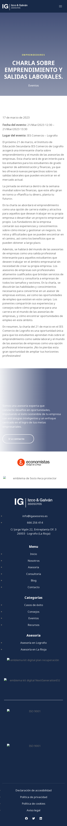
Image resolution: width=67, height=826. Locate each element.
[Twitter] (33, 818)
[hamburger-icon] (60, 6)
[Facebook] (26, 818)
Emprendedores (33, 54)
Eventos (33, 85)
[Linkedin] (40, 818)
